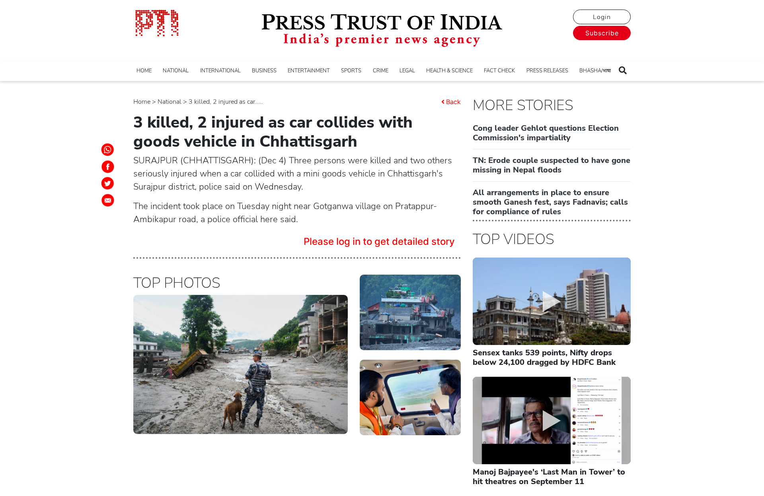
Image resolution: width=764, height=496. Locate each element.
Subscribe (602, 33)
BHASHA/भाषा (595, 70)
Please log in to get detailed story (379, 241)
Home (141, 101)
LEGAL (407, 70)
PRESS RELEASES (547, 70)
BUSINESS (264, 70)
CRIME (380, 70)
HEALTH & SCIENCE (449, 70)
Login (602, 17)
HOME (144, 70)
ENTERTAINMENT (309, 70)
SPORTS (351, 70)
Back (453, 102)
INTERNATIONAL (220, 70)
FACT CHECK (499, 70)
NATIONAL (176, 70)
